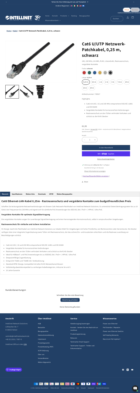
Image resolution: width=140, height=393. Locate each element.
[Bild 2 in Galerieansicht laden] (26, 91)
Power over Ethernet (110, 324)
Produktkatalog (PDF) (45, 347)
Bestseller (41, 327)
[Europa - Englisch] (71, 6)
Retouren (73, 338)
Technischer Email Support (79, 342)
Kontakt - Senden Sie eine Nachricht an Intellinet (84, 328)
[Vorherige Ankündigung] (6, 2)
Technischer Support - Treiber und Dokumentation (82, 347)
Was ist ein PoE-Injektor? (111, 339)
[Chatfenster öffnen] (135, 388)
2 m (107, 83)
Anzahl (84, 135)
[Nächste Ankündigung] (133, 2)
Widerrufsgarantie (44, 362)
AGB (39, 324)
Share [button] (86, 182)
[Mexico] (77, 6)
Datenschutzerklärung (46, 335)
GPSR (51, 194)
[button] (64, 15)
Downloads (42, 194)
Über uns (41, 354)
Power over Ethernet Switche (113, 331)
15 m (85, 88)
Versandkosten (43, 358)
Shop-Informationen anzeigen (95, 171)
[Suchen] (120, 18)
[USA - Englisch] (80, 6)
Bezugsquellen (43, 331)
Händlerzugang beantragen (80, 324)
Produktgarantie (44, 343)
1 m (101, 83)
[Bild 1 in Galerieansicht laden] (12, 91)
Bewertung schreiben (70, 300)
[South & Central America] (83, 6)
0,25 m (86, 83)
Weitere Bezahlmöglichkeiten (106, 159)
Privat (127, 10)
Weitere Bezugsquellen (64, 194)
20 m (92, 88)
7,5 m (120, 83)
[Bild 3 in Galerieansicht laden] (41, 91)
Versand (83, 388)
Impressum (42, 339)
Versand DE (94, 129)
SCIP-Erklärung (43, 351)
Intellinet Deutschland (41, 388)
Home (9, 31)
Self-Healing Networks (111, 335)
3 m (113, 83)
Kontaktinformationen (102, 388)
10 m (127, 83)
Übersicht (5, 194)
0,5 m (94, 83)
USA (25, 344)
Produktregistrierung (77, 334)
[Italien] (74, 6)
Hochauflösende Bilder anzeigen (96, 176)
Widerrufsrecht (55, 388)
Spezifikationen (17, 194)
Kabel (15, 31)
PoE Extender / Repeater (111, 327)
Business (135, 10)
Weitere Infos (30, 194)
